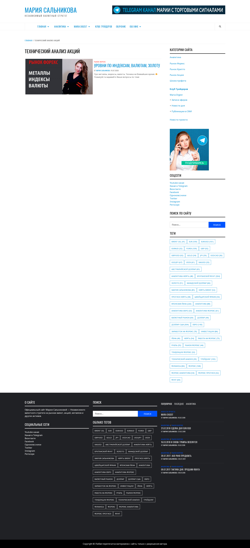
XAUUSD (204, 262)
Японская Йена (181, 304)
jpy (203, 255)
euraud (176, 248)
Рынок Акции (177, 75)
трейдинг (208, 359)
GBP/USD (177, 255)
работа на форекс (209, 338)
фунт (175, 380)
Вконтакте (175, 189)
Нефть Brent (207, 290)
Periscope (174, 204)
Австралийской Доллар (185, 269)
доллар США (180, 324)
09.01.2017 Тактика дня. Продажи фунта (180, 469)
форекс (195, 366)
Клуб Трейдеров (103, 26)
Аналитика (60, 26)
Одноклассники (178, 195)
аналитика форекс (207, 310)
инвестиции (209, 331)
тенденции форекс (183, 352)
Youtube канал (177, 182)
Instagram (175, 201)
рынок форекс (194, 345)
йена (175, 338)
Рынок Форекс (100, 62)
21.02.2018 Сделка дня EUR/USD (176, 428)
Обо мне (134, 26)
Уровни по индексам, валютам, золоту (127, 65)
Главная (41, 26)
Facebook (174, 192)
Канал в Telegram (179, 186)
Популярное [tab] (166, 403)
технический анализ (184, 359)
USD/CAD (216, 255)
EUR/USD (207, 241)
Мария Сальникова (51, 9)
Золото (177, 283)
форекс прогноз (208, 373)
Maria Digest (80, 26)
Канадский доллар (198, 283)
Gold (191, 255)
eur (193, 241)
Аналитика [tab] (191, 403)
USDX (190, 262)
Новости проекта (179, 119)
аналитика (202, 304)
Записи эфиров (179, 99)
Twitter (173, 198)
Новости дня (178, 105)
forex (191, 248)
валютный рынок (182, 317)
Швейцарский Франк (207, 297)
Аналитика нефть (182, 276)
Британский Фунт (208, 276)
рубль (176, 345)
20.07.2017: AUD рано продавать (176, 455)
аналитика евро (181, 310)
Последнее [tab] (179, 403)
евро (197, 324)
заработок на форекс (184, 331)
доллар (203, 317)
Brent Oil (178, 241)
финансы (178, 366)
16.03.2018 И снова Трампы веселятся (179, 442)
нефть (189, 338)
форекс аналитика (182, 373)
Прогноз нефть (181, 297)
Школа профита (178, 80)
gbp (204, 248)
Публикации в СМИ (182, 111)
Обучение (121, 26)
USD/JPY (176, 262)
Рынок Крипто (177, 69)
